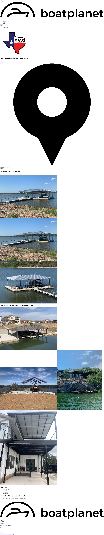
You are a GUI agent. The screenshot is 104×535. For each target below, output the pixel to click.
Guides (9, 519)
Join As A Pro (2, 529)
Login (4, 23)
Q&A (10, 525)
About (1, 519)
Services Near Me (6, 525)
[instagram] (2, 521)
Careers (4, 519)
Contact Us (2, 534)
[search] (1, 25)
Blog (11, 519)
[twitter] (3, 521)
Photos (6, 519)
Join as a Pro (5, 21)
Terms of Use (6, 534)
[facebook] (0, 521)
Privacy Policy (11, 534)
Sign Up (4, 22)
